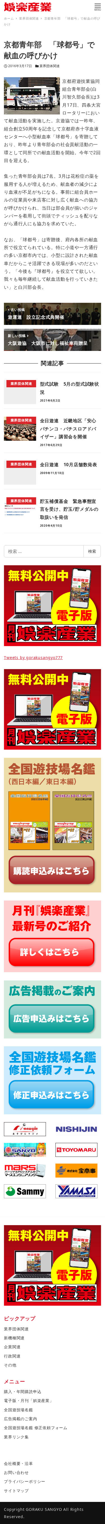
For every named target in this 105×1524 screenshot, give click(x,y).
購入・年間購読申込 (22, 1391)
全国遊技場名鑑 (18, 1409)
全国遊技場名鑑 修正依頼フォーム (35, 1427)
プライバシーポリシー (24, 1481)
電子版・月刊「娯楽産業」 (29, 1400)
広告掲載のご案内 (20, 1418)
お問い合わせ (16, 1472)
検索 (92, 551)
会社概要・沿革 (18, 1463)
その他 (10, 1365)
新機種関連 (14, 1337)
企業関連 (12, 1346)
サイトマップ (16, 1490)
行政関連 (12, 1356)
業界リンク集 (16, 1436)
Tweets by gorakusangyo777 (33, 657)
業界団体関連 (49, 66)
